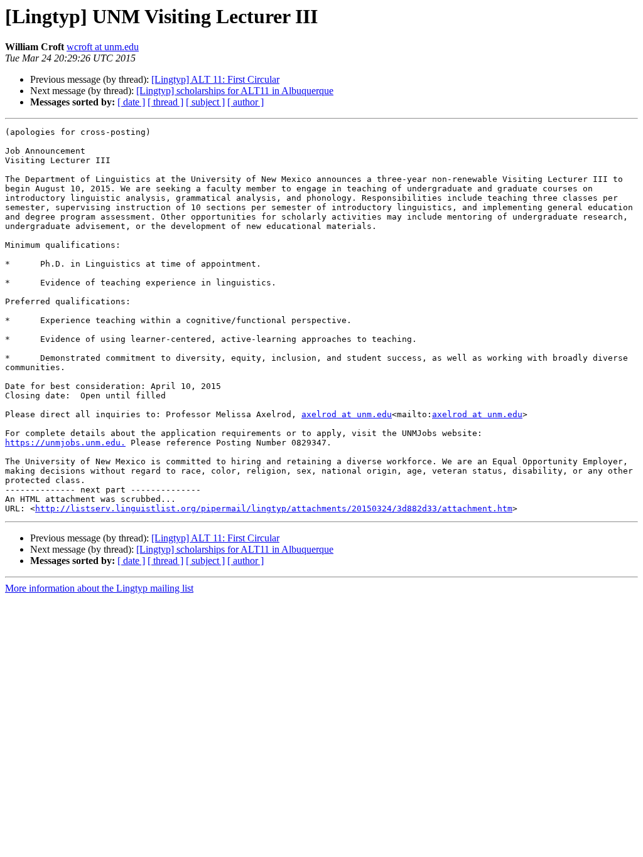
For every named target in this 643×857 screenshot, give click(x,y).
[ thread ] (165, 102)
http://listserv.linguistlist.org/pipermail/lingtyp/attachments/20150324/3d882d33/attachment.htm (273, 508)
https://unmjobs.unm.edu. (65, 442)
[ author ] (245, 102)
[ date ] (131, 102)
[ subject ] (205, 102)
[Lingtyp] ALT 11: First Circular (215, 79)
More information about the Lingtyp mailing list (99, 588)
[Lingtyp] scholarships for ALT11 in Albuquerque (234, 90)
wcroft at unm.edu (103, 46)
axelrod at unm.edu (346, 414)
